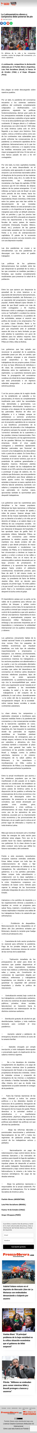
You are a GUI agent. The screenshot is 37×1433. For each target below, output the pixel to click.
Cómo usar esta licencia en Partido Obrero (18, 1429)
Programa (4, 1408)
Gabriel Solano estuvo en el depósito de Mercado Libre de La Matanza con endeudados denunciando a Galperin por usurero (18, 1292)
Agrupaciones (15, 1408)
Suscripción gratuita (18, 1247)
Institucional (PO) (32, 1409)
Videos (20, 1408)
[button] (1, 23)
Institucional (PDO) (25, 1409)
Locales (9, 1408)
